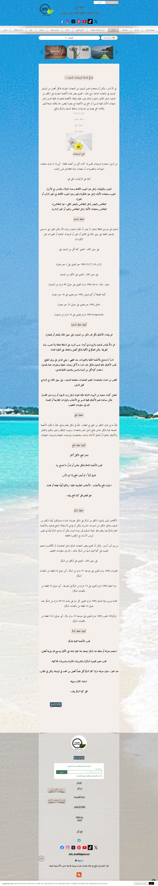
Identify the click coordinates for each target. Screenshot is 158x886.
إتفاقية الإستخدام (79, 807)
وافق (151, 883)
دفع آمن (80, 831)
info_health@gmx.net (79, 854)
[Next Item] (116, 52)
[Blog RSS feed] (79, 874)
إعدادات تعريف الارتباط (140, 883)
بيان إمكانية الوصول (79, 818)
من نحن (79, 788)
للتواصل (79, 783)
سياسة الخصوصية (79, 797)
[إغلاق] (156, 883)
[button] (54, 55)
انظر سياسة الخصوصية (7, 883)
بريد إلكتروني (98, 769)
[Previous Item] (41, 52)
